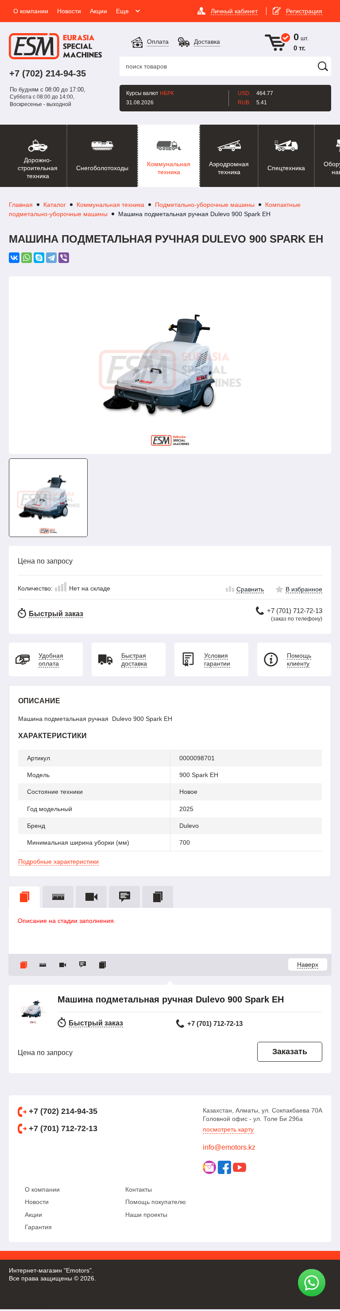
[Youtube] (239, 1166)
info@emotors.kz (229, 1146)
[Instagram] (209, 1166)
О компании (42, 1188)
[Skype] (39, 257)
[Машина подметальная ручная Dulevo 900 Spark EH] (170, 365)
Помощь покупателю (155, 1200)
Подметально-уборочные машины (205, 204)
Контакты (138, 1188)
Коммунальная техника (110, 204)
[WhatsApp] (26, 257)
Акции (33, 1213)
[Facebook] (224, 1166)
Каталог (54, 204)
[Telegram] (51, 257)
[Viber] (63, 257)
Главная (21, 204)
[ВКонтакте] (14, 257)
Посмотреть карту (228, 1128)
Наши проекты (146, 1213)
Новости (37, 1200)
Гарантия (38, 1226)
